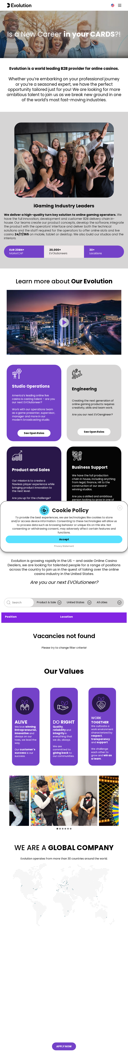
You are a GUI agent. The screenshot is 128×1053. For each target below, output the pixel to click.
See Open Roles (34, 433)
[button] (119, 507)
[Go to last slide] (12, 801)
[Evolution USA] (19, 5)
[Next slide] (116, 801)
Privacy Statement (64, 546)
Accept (64, 539)
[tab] (57, 829)
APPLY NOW (64, 1046)
